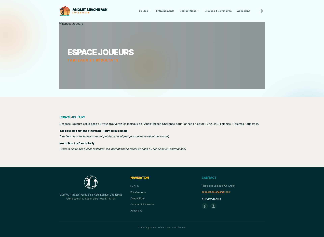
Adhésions (243, 10)
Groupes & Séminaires (218, 10)
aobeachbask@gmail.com (216, 191)
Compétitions (188, 10)
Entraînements (165, 10)
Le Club (143, 10)
